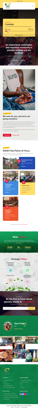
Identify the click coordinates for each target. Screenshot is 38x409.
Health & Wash (25, 185)
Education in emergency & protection (8, 211)
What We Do (15, 60)
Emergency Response (25, 382)
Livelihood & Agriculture (8, 385)
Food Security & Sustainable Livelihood (9, 186)
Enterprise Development (8, 380)
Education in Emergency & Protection (11, 395)
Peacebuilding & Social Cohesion (26, 160)
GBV (22, 383)
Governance (6, 383)
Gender (5, 382)
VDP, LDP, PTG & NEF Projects (9, 387)
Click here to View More (24, 224)
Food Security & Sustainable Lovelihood (11, 397)
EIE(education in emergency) (26, 380)
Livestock (22, 387)
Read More (23, 166)
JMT (22, 385)
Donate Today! (16, 135)
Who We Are (22, 60)
